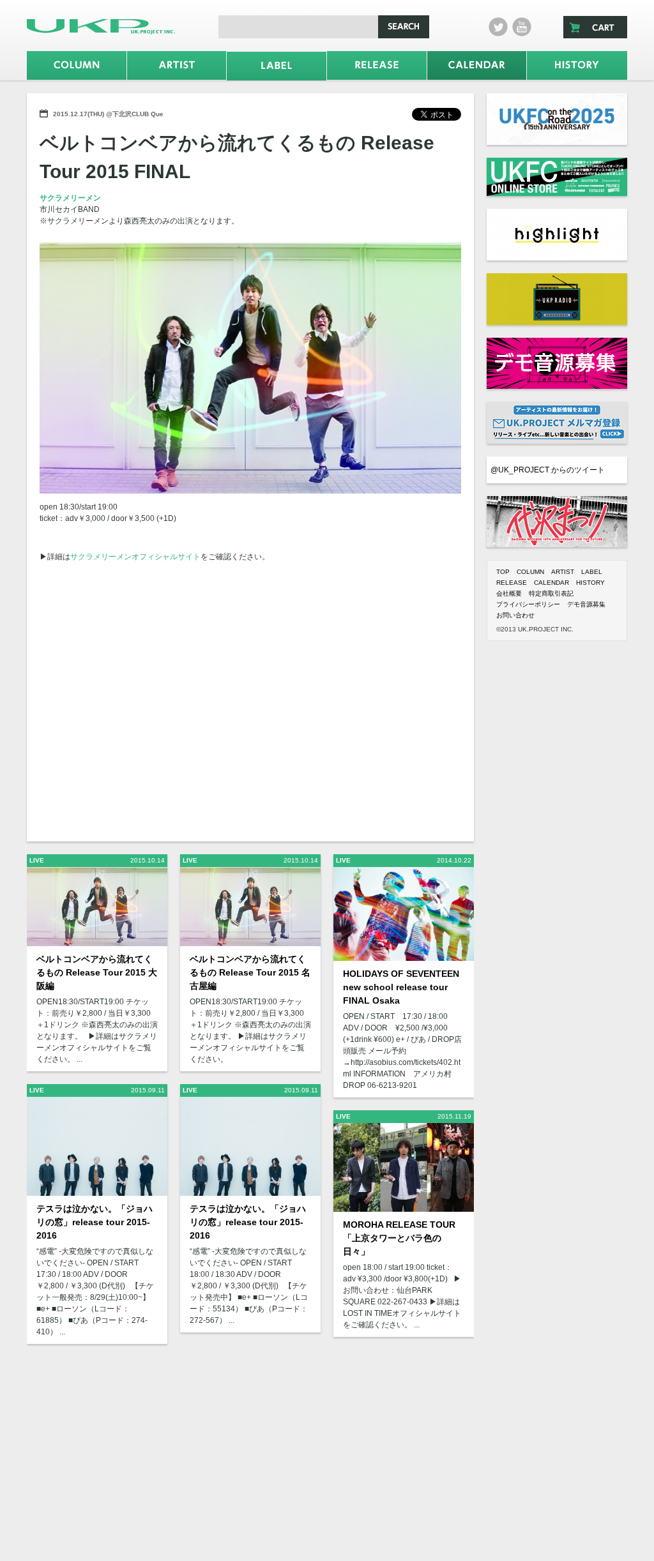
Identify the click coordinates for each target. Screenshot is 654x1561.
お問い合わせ (515, 615)
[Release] (377, 65)
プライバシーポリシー (528, 604)
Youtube (521, 26)
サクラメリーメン (70, 197)
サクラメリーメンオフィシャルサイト (135, 556)
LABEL (591, 571)
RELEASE (511, 582)
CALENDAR (551, 582)
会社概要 (509, 593)
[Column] (76, 65)
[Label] (276, 66)
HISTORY (590, 582)
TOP (503, 571)
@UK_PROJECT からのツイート (547, 469)
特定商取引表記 (551, 593)
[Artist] (177, 65)
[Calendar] (477, 65)
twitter (498, 26)
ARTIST (562, 571)
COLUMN (530, 571)
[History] (577, 65)
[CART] (595, 27)
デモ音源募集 (586, 604)
